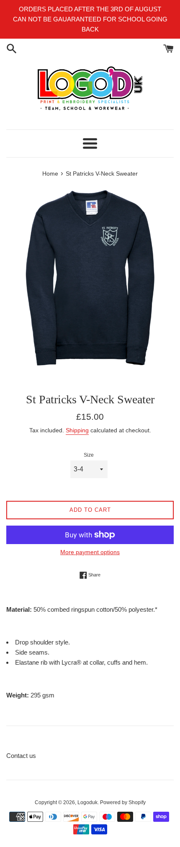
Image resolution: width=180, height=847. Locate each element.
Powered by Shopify (123, 802)
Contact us (21, 755)
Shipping (77, 430)
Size (89, 455)
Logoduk (87, 802)
